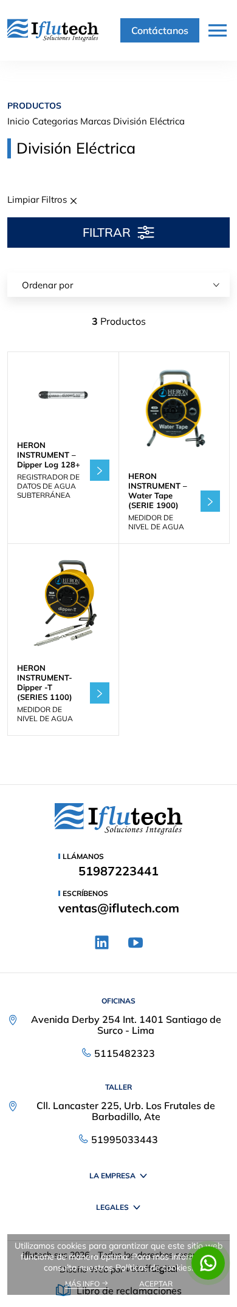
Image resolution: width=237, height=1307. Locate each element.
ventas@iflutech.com (118, 908)
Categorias (55, 121)
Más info (83, 1283)
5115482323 (124, 1053)
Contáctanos (159, 30)
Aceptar (156, 1283)
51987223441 (118, 871)
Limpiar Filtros (38, 199)
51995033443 (124, 1139)
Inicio (18, 121)
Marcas (95, 121)
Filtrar (107, 232)
